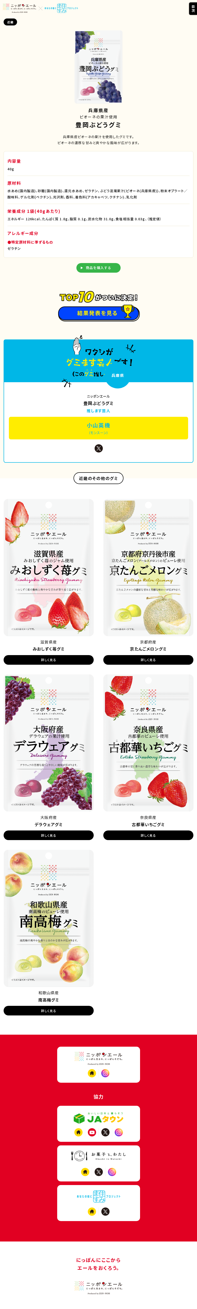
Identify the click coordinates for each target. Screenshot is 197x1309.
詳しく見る (48, 660)
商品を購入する (98, 267)
